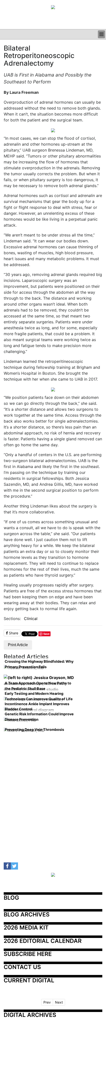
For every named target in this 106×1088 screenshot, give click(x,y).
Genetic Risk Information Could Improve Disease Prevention (39, 716)
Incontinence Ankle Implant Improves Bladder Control (37, 706)
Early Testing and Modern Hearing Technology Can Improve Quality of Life (39, 696)
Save (46, 634)
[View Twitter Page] (14, 866)
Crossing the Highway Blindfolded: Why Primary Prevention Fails (39, 664)
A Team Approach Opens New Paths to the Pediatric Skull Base (38, 686)
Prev (47, 1002)
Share (13, 633)
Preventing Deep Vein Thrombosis (34, 729)
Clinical (30, 618)
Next (59, 1002)
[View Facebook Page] (7, 866)
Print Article (18, 645)
